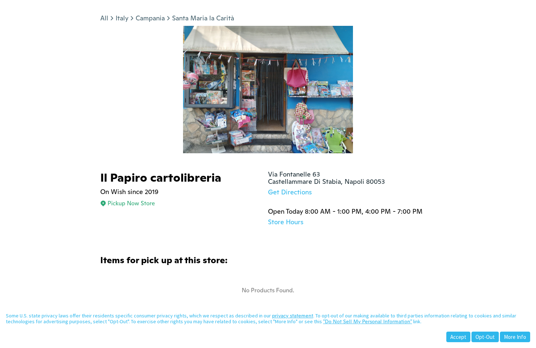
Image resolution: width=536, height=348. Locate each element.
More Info (515, 336)
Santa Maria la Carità (203, 18)
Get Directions (290, 192)
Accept (458, 336)
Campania (150, 18)
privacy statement (292, 315)
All (104, 18)
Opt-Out (485, 336)
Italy (122, 18)
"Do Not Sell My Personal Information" (367, 321)
